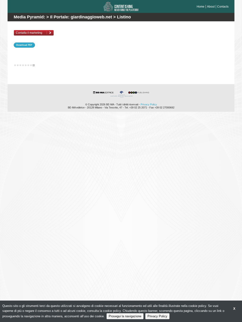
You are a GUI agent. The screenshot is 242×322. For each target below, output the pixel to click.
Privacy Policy (149, 104)
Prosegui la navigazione (125, 316)
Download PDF (24, 45)
